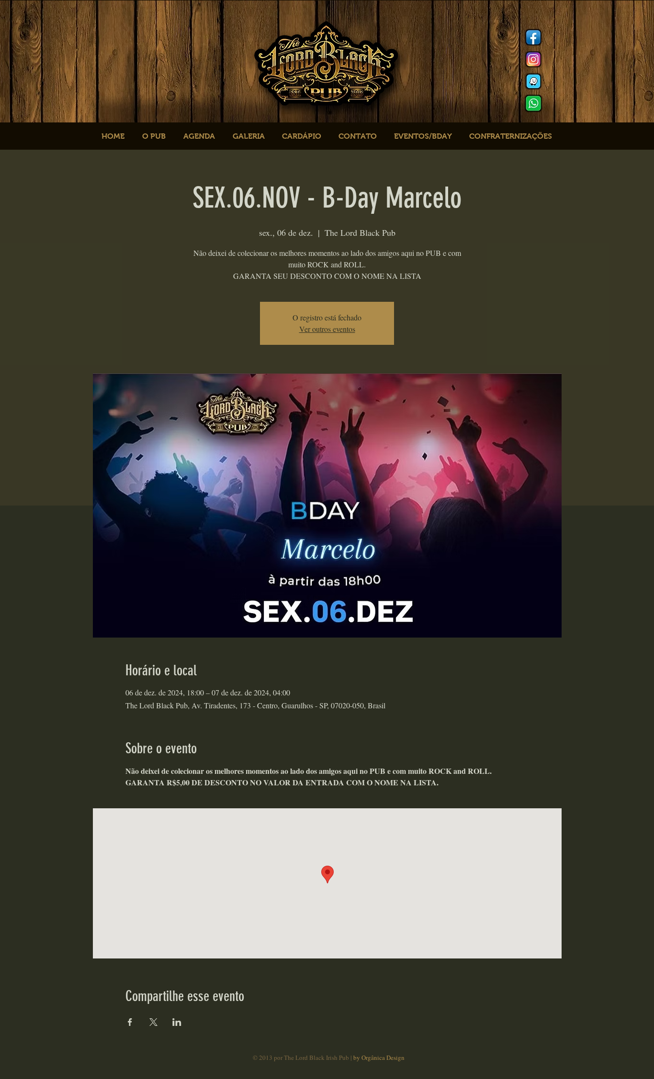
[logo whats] (533, 103)
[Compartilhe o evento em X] (153, 1022)
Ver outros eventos (327, 329)
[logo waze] (533, 81)
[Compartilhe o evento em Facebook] (130, 1022)
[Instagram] (533, 59)
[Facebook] (533, 37)
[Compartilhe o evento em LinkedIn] (176, 1022)
